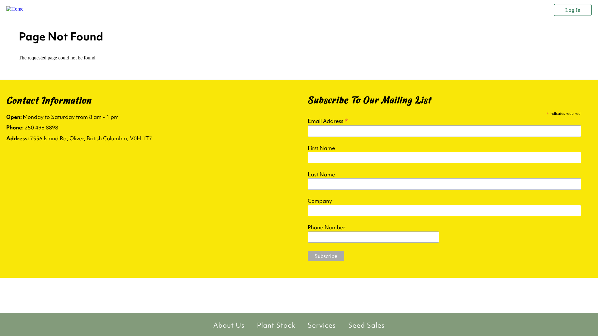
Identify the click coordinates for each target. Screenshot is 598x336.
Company (320, 201)
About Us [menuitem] (228, 325)
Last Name (321, 174)
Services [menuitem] (322, 325)
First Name (321, 148)
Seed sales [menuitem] (366, 325)
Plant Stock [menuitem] (276, 325)
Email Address (328, 120)
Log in (573, 10)
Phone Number (326, 227)
